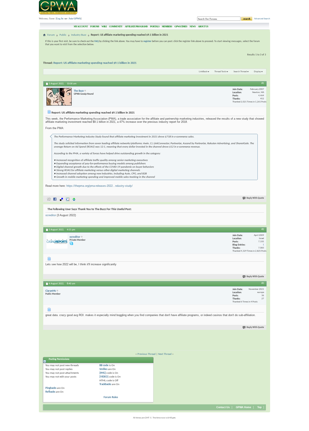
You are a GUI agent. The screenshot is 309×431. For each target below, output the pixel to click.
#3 (262, 283)
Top (259, 407)
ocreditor (50, 215)
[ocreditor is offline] (56, 241)
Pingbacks (50, 388)
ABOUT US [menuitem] (203, 26)
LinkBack (203, 72)
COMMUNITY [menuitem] (115, 26)
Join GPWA (75, 18)
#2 (262, 229)
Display (257, 72)
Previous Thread (146, 354)
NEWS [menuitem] (192, 26)
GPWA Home (243, 407)
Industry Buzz (78, 35)
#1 (262, 83)
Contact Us (223, 407)
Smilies (103, 369)
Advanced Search (262, 19)
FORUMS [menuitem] (94, 26)
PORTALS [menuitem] (154, 26)
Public (62, 35)
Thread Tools (220, 72)
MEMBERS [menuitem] (167, 26)
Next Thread (165, 354)
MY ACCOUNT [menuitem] (81, 26)
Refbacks (50, 392)
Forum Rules (111, 397)
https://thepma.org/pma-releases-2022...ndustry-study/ (99, 185)
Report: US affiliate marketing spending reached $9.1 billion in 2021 (94, 63)
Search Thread (240, 72)
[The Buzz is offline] (59, 97)
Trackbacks (105, 384)
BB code (103, 365)
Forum (51, 35)
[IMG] (102, 373)
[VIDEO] (103, 376)
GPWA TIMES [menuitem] (180, 26)
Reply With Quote (255, 198)
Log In (60, 18)
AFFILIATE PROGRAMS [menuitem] (136, 26)
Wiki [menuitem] (104, 26)
